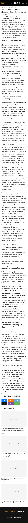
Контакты (9, 517)
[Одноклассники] (11, 400)
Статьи (3, 7)
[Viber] (11, 403)
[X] (4, 403)
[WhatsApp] (17, 403)
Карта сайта (17, 517)
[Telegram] (17, 400)
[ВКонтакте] (4, 400)
